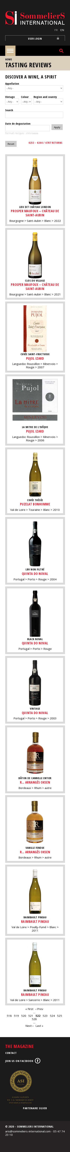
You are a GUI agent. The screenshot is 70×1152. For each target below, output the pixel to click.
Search (9, 110)
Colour (25, 96)
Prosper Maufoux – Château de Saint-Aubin (35, 213)
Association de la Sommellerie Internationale (20, 1086)
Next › (29, 1026)
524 (52, 1015)
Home (8, 59)
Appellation (12, 83)
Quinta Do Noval (35, 573)
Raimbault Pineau (35, 921)
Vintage (10, 96)
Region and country (45, 96)
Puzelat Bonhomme (35, 504)
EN (62, 30)
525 (59, 1015)
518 (9, 1015)
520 (23, 1015)
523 (45, 1015)
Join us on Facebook (19, 1061)
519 (16, 1015)
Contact (11, 1053)
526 (34, 1019)
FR (56, 30)
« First (29, 1009)
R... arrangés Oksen (35, 782)
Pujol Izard (35, 358)
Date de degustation (17, 123)
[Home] (35, 18)
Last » (39, 1026)
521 (30, 1015)
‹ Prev (39, 1009)
